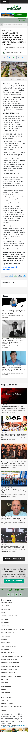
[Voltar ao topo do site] (25, 402)
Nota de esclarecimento (10, 659)
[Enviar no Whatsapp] (13, 57)
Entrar (5, 1)
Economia (5, 623)
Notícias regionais (8, 673)
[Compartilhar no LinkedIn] (22, 57)
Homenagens (6, 649)
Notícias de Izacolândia (10, 663)
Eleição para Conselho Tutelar (13, 629)
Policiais (5, 679)
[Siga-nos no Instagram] (12, 594)
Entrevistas (6, 636)
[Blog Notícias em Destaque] (14, 8)
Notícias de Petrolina (10, 669)
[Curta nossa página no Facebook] (8, 594)
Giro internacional (9, 646)
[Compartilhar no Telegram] (18, 57)
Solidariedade (7, 693)
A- (7, 79)
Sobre (4, 710)
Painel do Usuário (8, 703)
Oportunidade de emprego (11, 676)
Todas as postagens (13, 559)
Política (5, 683)
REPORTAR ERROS (21, 79)
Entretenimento (8, 633)
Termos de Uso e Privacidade (12, 707)
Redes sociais (6, 686)
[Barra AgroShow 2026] (14, 730)
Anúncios (5, 606)
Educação (5, 626)
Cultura (5, 619)
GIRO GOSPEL (6, 643)
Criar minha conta (14, 581)
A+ (12, 79)
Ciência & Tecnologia (9, 616)
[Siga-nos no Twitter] (16, 594)
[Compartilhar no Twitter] (9, 57)
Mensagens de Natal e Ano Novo (13, 656)
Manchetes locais (8, 653)
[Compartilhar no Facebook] (4, 57)
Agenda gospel (7, 602)
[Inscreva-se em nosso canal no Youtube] (20, 594)
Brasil (4, 612)
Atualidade (6, 609)
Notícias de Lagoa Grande (11, 666)
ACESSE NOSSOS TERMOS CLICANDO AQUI (13, 725)
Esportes (5, 639)
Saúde (4, 689)
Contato (5, 700)
